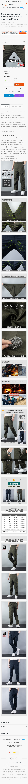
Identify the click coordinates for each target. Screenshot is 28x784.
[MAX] (19, 95)
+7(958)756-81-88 (16, 739)
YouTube (17, 758)
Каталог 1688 (5, 722)
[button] (7, 67)
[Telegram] (8, 95)
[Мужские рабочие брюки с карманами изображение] (14, 56)
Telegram (21, 7)
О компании (5, 733)
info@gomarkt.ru (15, 742)
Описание (5, 106)
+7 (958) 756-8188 (15, 7)
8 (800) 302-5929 (7, 7)
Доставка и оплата (16, 106)
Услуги (3, 726)
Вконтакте (10, 758)
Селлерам (4, 730)
